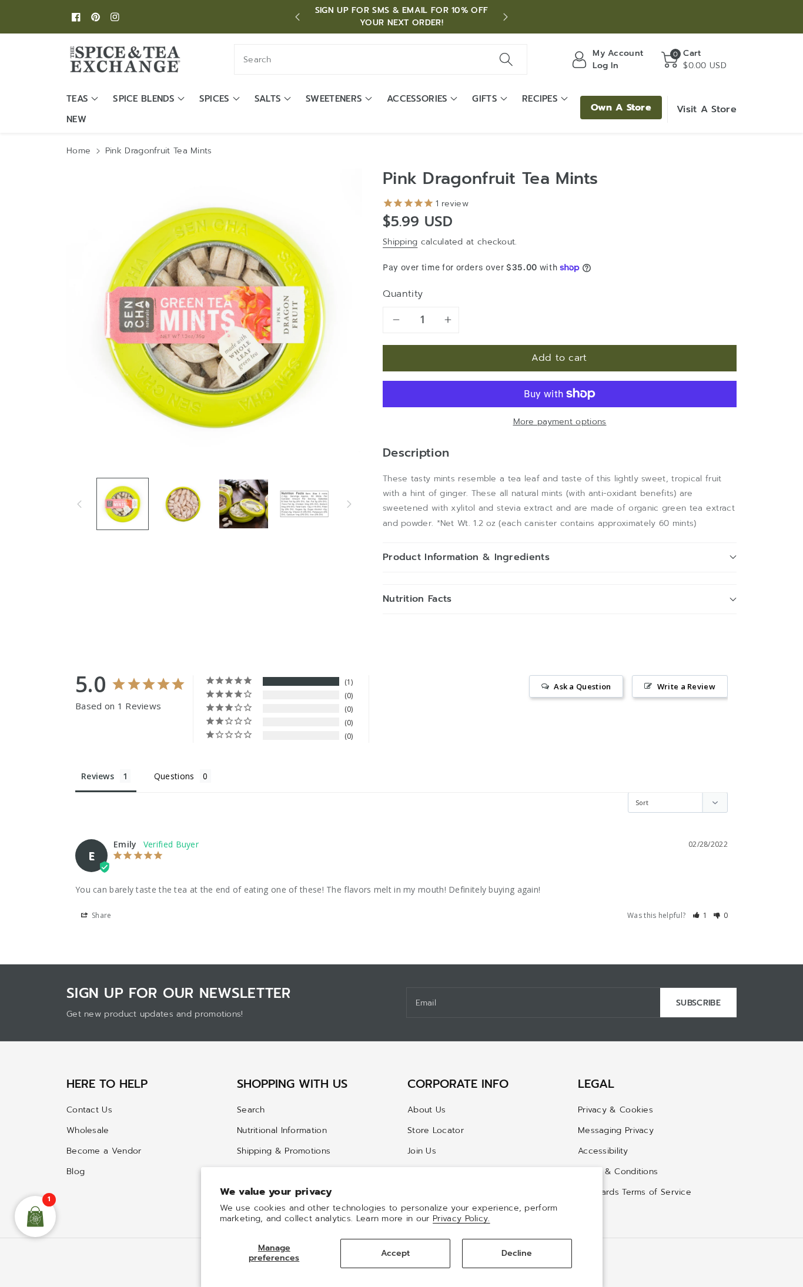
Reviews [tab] (97, 776)
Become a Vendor (104, 1151)
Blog (75, 1171)
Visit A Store (707, 109)
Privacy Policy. (461, 1218)
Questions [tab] (174, 776)
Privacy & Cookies (615, 1110)
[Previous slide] (297, 17)
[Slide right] (349, 504)
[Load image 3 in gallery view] (243, 503)
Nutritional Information (282, 1130)
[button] (694, 59)
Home (78, 151)
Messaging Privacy (616, 1130)
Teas (77, 98)
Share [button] (101, 915)
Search (251, 1110)
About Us (426, 1110)
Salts (268, 98)
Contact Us (89, 1110)
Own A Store (621, 107)
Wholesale (87, 1130)
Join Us (421, 1151)
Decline (516, 1253)
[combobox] (381, 59)
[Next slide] (505, 17)
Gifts (484, 98)
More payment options (560, 421)
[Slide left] (79, 504)
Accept (395, 1253)
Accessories (417, 98)
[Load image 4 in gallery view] (304, 503)
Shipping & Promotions (283, 1151)
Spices (214, 98)
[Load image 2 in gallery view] (183, 503)
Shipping (400, 242)
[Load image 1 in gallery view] (122, 503)
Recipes (540, 98)
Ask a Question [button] (582, 686)
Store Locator (435, 1130)
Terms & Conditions (618, 1171)
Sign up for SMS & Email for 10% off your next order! (402, 16)
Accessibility (603, 1151)
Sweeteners (334, 98)
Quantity (403, 294)
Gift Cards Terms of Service (634, 1192)
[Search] (505, 59)
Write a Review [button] (686, 686)
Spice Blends (144, 98)
